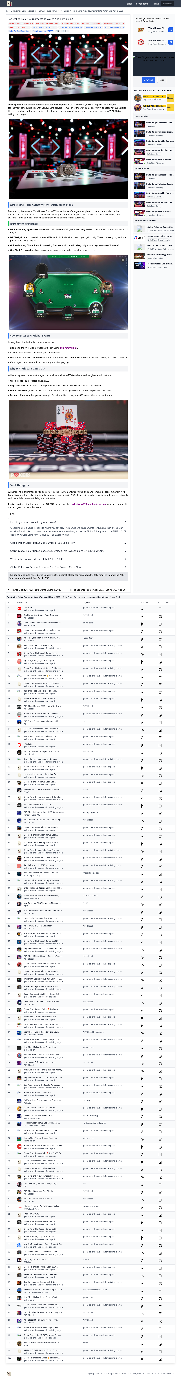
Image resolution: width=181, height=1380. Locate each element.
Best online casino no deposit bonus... (40, 691)
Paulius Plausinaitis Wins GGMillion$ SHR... (43, 1342)
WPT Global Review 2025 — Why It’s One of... (43, 706)
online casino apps (32, 1118)
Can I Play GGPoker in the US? (37, 1259)
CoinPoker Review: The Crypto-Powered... (42, 1085)
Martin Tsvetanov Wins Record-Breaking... (42, 895)
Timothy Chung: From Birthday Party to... (42, 1183)
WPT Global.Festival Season (36, 1292)
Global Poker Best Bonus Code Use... (40, 781)
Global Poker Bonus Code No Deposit (161, 249)
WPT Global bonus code (34, 1034)
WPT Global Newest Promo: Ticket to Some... (43, 956)
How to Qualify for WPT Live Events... (40, 1062)
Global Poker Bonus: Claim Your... (38, 1092)
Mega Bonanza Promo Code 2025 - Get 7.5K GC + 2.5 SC (97, 589)
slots (129, 3)
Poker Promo (174, 240)
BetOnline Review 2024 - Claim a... (39, 804)
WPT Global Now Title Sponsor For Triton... (42, 751)
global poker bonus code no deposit (40, 610)
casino (156, 3)
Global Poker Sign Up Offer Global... (39, 1236)
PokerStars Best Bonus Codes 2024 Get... (41, 1024)
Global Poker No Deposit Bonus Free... (40, 653)
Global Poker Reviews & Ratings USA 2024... (43, 766)
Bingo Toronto (168, 163)
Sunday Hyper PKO (32, 815)
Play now (170, 98)
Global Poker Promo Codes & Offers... (40, 1168)
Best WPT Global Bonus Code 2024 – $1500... (43, 1054)
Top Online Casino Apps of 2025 (38, 1115)
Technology (159, 258)
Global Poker (152, 240)
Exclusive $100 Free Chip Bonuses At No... (42, 842)
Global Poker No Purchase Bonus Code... (41, 827)
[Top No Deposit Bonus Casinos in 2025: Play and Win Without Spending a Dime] (139, 265)
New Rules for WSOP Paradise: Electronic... (42, 903)
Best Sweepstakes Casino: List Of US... (40, 1282)
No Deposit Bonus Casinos (157, 267)
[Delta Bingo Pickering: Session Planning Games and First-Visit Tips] (139, 133)
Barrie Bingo (167, 154)
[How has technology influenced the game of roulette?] (139, 256)
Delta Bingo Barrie (153, 154)
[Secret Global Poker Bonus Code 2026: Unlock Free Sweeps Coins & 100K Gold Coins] (139, 238)
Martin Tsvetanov (31, 898)
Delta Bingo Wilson (154, 163)
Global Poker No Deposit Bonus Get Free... (42, 668)
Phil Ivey (27, 1103)
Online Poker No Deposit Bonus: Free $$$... (43, 888)
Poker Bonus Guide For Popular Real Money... (43, 1069)
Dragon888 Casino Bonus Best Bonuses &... (43, 979)
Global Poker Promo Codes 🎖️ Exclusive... (42, 1009)
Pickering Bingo (170, 136)
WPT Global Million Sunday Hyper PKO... (41, 1320)
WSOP (26, 792)
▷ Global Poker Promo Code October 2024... (43, 728)
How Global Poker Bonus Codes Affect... (41, 1297)
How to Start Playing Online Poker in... (40, 1138)
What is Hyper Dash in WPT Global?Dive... (42, 637)
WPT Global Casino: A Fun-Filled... (38, 1191)
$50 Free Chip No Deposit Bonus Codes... (42, 1350)
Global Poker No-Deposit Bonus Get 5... (41, 1229)
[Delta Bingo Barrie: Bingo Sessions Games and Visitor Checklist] (139, 152)
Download (167, 3)
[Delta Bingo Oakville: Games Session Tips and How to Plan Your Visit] (139, 142)
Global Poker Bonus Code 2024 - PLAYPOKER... (44, 1145)
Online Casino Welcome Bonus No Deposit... (43, 622)
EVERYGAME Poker (32, 1209)
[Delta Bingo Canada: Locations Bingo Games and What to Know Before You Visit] (139, 124)
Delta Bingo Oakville (154, 145)
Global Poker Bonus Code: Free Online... (41, 1304)
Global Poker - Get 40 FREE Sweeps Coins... (42, 1039)
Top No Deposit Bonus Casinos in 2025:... (42, 1123)
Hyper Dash (29, 640)
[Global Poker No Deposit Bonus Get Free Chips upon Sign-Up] (139, 229)
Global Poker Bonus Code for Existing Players (164, 231)
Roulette (151, 258)
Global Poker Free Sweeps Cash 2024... (41, 1267)
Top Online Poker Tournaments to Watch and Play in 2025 (97, 11)
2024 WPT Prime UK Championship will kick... (43, 1289)
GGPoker (27, 1262)
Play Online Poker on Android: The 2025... (42, 872)
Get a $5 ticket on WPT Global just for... (41, 774)
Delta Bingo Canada (165, 126)
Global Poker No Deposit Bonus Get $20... (42, 941)
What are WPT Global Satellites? (38, 925)
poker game (142, 3)
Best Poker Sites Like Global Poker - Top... (42, 736)
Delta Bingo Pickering (155, 136)
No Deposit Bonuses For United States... (41, 1251)
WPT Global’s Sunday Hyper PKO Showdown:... (44, 812)
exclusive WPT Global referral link (88, 504)
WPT (25, 724)
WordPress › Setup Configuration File (40, 1016)
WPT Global (172, 267)
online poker (29, 1140)
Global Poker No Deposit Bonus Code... (41, 835)
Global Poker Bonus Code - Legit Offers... (42, 1327)
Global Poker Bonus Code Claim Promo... (41, 850)
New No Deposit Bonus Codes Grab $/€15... (43, 1244)
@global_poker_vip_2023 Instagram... (40, 660)
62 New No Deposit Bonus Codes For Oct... (42, 986)
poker (26, 1345)
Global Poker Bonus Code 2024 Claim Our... (42, 630)
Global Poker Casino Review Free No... (40, 1107)
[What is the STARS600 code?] (139, 247)
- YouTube (28, 607)
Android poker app (32, 875)
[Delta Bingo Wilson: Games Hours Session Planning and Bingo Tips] (139, 161)
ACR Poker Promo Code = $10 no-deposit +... (43, 933)
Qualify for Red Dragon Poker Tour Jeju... (41, 615)
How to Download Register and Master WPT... (44, 910)
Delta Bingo (151, 126)
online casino (29, 625)
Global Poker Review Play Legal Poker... (41, 1176)
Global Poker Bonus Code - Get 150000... (41, 713)
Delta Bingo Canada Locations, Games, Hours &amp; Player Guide (40, 11)
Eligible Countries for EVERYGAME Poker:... (42, 1206)
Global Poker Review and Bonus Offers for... (43, 797)
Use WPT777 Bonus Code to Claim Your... (41, 1032)
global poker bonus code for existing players (43, 648)
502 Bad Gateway (31, 1213)
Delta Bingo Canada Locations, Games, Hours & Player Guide (129, 1373)
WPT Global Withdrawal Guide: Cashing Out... (44, 1312)
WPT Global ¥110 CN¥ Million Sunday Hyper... (44, 819)
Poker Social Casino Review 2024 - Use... (41, 918)
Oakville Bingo (169, 145)
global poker (29, 1050)
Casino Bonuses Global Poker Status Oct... (42, 994)
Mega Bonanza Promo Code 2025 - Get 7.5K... (44, 948)
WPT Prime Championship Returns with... (42, 721)
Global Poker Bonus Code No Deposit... (41, 1221)
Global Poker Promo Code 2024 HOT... (40, 698)
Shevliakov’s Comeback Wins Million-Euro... (43, 789)
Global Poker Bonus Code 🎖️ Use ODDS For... (43, 675)
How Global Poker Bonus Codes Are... (40, 1047)
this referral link (68, 347)
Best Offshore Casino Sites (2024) (38, 645)
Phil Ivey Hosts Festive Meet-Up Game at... (42, 1100)
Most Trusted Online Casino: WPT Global (41, 1001)
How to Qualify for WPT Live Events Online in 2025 (36, 589)
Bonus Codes (163, 240)
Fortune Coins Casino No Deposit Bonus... (42, 880)
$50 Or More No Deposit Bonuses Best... (41, 1274)
